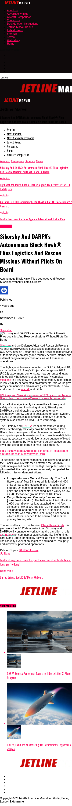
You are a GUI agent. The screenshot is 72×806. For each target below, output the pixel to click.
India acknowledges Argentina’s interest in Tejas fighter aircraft (34, 452)
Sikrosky (33, 550)
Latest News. (14, 142)
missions (5, 379)
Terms (11, 37)
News (39, 161)
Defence (30, 161)
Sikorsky (5, 345)
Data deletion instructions (22, 23)
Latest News (15, 30)
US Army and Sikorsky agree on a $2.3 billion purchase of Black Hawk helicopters (35, 397)
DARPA (27, 425)
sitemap (12, 33)
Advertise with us (17, 13)
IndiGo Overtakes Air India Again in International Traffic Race (32, 219)
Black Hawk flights (52, 525)
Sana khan (6, 330)
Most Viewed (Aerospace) (20, 138)
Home (10, 43)
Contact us (13, 20)
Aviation (11, 130)
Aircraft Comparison (19, 17)
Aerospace (12, 146)
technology (7, 534)
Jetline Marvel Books (20, 27)
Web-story (13, 40)
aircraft (25, 389)
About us (12, 10)
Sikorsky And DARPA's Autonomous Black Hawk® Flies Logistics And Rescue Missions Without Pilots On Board (34, 170)
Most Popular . (14, 134)
